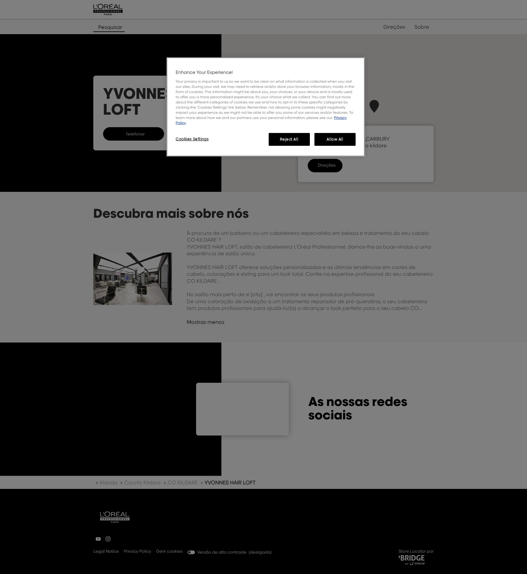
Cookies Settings (192, 139)
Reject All (289, 139)
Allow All (335, 139)
